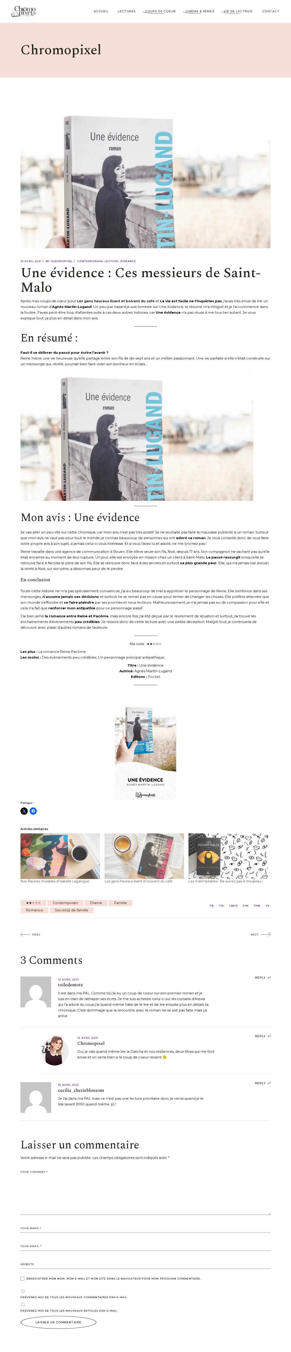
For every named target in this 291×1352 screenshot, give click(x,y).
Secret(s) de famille (71, 910)
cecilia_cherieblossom (81, 1090)
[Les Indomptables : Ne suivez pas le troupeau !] (228, 856)
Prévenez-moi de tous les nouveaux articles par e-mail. (69, 1310)
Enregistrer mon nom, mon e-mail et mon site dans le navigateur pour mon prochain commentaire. (114, 1278)
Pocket (154, 677)
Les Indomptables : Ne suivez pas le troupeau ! (225, 881)
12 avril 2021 (30, 261)
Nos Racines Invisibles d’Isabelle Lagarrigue (54, 881)
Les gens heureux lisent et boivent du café (116, 301)
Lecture (111, 261)
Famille (120, 903)
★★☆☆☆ (33, 903)
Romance (128, 261)
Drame (96, 903)
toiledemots (70, 985)
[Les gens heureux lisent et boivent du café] (144, 856)
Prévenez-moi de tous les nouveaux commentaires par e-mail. (74, 1297)
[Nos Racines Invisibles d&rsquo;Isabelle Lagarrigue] (60, 856)
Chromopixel (61, 261)
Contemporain (90, 261)
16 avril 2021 (68, 1084)
